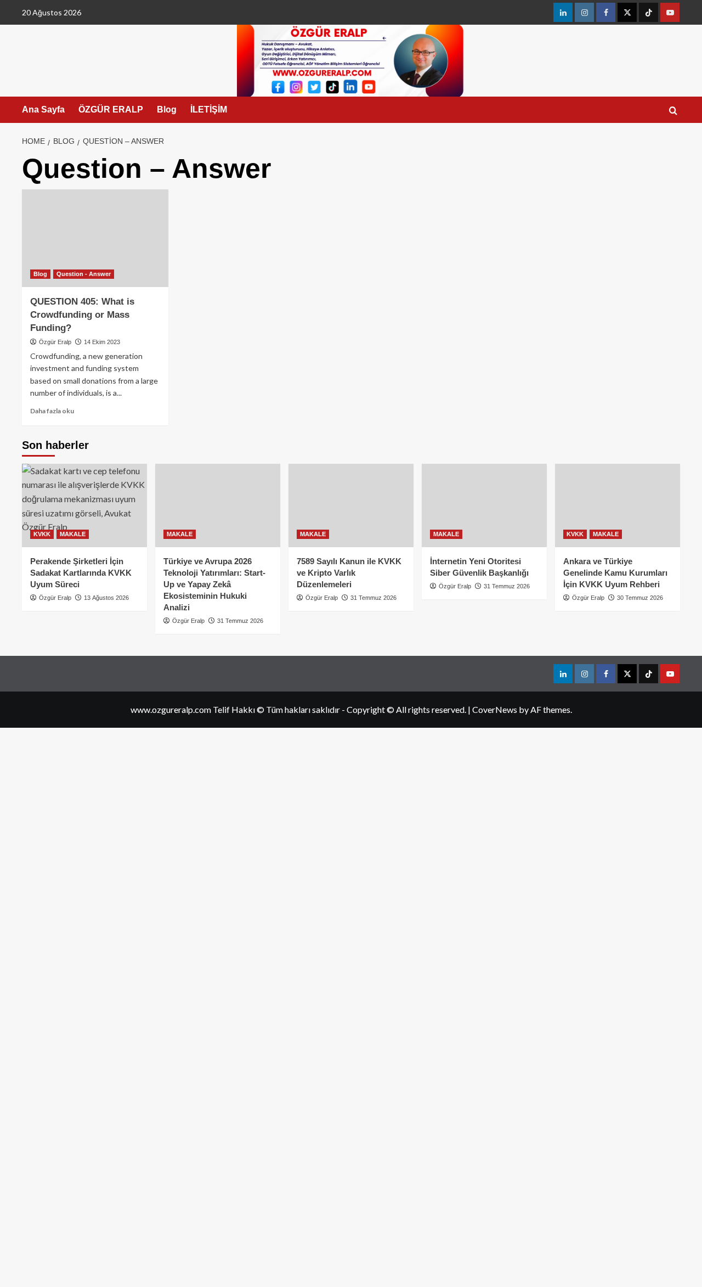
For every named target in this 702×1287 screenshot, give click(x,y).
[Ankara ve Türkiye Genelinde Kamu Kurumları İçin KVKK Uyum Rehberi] (617, 505)
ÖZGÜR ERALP (110, 109)
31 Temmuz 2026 (240, 620)
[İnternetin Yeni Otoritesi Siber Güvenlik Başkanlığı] (484, 505)
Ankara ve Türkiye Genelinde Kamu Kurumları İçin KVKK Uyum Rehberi (615, 573)
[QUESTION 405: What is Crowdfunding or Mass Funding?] (95, 238)
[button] (673, 110)
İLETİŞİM (208, 109)
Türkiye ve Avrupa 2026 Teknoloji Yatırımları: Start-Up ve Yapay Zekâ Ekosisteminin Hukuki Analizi (214, 584)
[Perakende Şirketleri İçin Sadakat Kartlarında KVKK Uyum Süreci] (84, 505)
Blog (167, 109)
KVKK (41, 534)
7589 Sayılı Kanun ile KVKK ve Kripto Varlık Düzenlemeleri (349, 573)
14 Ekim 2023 (102, 342)
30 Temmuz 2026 (640, 597)
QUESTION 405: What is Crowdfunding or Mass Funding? (82, 314)
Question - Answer (83, 274)
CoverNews (494, 709)
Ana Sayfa (43, 109)
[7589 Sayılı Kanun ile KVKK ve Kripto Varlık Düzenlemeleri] (351, 505)
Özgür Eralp (55, 342)
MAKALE (73, 534)
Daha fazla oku (52, 411)
